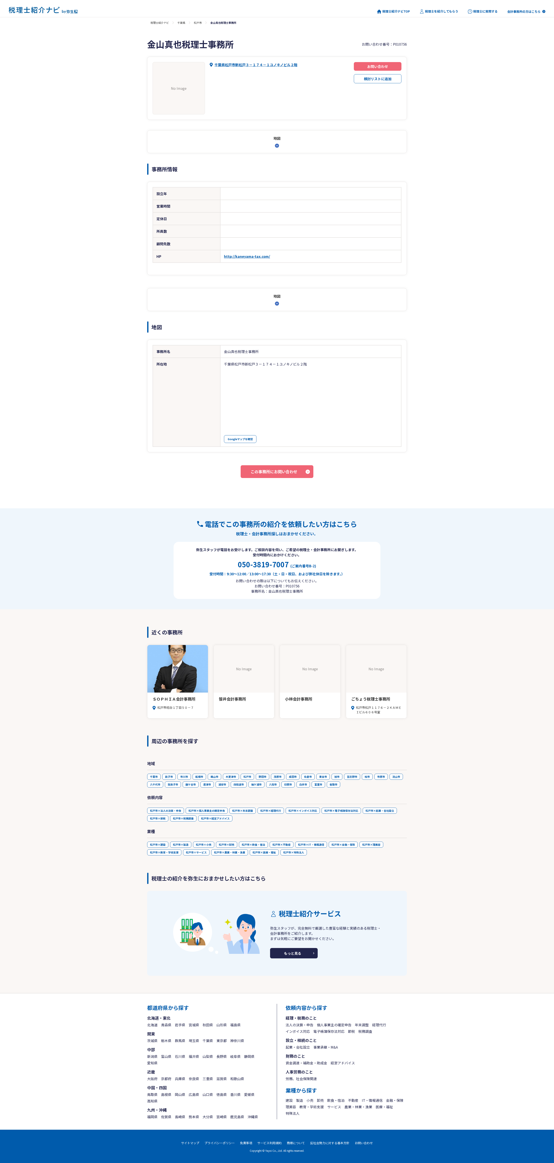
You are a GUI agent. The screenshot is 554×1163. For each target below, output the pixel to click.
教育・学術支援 (312, 1106)
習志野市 (352, 776)
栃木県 (166, 1040)
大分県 (208, 1116)
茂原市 (278, 776)
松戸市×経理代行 (270, 810)
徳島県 (221, 1094)
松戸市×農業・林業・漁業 (229, 852)
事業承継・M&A (325, 1047)
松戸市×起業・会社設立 (380, 810)
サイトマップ (190, 1143)
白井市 (303, 784)
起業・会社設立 (298, 1047)
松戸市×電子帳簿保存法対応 (341, 810)
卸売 (320, 1100)
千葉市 (154, 776)
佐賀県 (166, 1116)
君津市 (207, 784)
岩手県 (180, 1024)
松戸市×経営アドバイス (215, 818)
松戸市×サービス (196, 852)
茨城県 (152, 1040)
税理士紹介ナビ (160, 22)
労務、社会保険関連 (301, 1078)
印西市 (288, 784)
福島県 (235, 1024)
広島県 (194, 1094)
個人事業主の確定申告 (334, 1024)
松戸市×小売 (203, 844)
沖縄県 (253, 1116)
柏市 (367, 776)
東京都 (221, 1040)
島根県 (166, 1094)
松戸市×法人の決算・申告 (165, 810)
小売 (309, 1100)
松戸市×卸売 (226, 844)
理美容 (291, 1106)
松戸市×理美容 (371, 844)
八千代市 (155, 784)
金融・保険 (394, 1100)
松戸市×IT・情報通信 (311, 844)
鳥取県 (152, 1094)
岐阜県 (235, 1056)
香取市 (333, 784)
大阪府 (152, 1078)
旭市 (337, 776)
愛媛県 (249, 1094)
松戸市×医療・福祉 (264, 852)
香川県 (235, 1094)
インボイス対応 (298, 1031)
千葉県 (181, 22)
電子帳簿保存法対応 (329, 1031)
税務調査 (365, 1031)
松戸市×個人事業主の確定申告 (206, 810)
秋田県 (208, 1024)
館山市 (214, 776)
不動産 (353, 1100)
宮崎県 (221, 1116)
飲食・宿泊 (336, 1100)
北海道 (152, 1024)
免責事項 (246, 1143)
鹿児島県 (237, 1116)
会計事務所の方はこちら (524, 11)
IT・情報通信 (372, 1100)
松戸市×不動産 (281, 844)
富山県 (166, 1056)
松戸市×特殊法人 (293, 852)
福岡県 (152, 1116)
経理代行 (379, 1024)
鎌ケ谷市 (190, 784)
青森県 (166, 1024)
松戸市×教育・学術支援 (164, 852)
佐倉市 (308, 776)
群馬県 (180, 1040)
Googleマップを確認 (240, 439)
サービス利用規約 (269, 1143)
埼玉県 (194, 1040)
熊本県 (194, 1116)
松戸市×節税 (158, 818)
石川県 (180, 1056)
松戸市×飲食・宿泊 (253, 844)
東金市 (323, 776)
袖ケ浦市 (256, 784)
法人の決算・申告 (299, 1024)
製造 (299, 1100)
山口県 (208, 1094)
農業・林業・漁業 (358, 1106)
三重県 (208, 1078)
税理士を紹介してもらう (441, 11)
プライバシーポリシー (220, 1143)
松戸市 (198, 22)
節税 (351, 1031)
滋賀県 (221, 1078)
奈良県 (194, 1078)
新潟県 (152, 1056)
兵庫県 (180, 1078)
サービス (334, 1106)
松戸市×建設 (158, 844)
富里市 (318, 784)
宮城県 (194, 1024)
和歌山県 (237, 1078)
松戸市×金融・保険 (343, 844)
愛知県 (152, 1062)
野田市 (262, 776)
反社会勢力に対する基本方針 (329, 1143)
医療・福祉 (384, 1106)
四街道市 (239, 784)
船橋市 (199, 776)
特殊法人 (293, 1113)
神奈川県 (237, 1040)
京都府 (166, 1078)
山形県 (221, 1024)
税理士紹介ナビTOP (396, 11)
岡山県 (180, 1094)
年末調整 (362, 1024)
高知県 (152, 1101)
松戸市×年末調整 (242, 810)
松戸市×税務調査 (183, 818)
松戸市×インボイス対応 (302, 810)
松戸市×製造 (180, 844)
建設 (289, 1100)
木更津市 (231, 776)
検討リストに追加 (377, 78)
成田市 (293, 776)
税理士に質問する (485, 11)
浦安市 (222, 784)
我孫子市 (173, 784)
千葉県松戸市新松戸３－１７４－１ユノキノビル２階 (255, 64)
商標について (296, 1143)
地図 (277, 138)
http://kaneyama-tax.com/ (247, 256)
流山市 (396, 776)
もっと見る (292, 953)
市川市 (184, 776)
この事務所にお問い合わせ (274, 471)
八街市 (273, 784)
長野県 (221, 1056)
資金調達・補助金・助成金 (306, 1062)
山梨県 (208, 1056)
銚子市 (169, 776)
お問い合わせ (377, 66)
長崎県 (180, 1116)
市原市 (381, 776)
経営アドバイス (343, 1062)
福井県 (194, 1056)
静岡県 (249, 1056)
